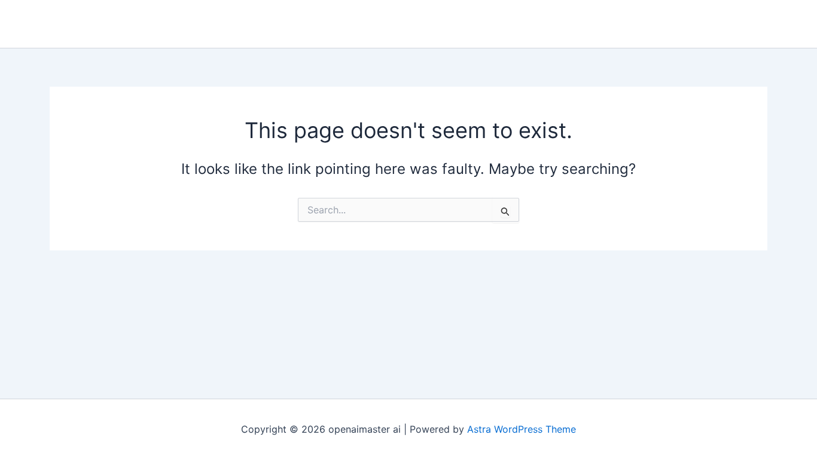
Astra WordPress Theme (521, 429)
